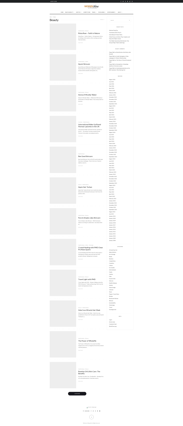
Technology (91, 245)
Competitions (86, 12)
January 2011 (112, 233)
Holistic (86, 61)
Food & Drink (101, 12)
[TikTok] (130, 1)
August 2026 (112, 79)
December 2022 (113, 176)
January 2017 (112, 225)
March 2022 (112, 196)
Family (110, 272)
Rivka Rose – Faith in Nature (89, 33)
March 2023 (112, 169)
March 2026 (112, 90)
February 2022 (112, 198)
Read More (80, 42)
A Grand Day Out (113, 250)
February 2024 (112, 145)
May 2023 (111, 165)
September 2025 (113, 103)
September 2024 (113, 130)
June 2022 (111, 189)
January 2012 (112, 231)
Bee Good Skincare (85, 156)
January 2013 (112, 229)
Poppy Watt (112, 52)
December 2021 (113, 203)
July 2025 (111, 108)
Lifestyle (78, 12)
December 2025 (113, 97)
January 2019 (112, 220)
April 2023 (111, 167)
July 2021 (111, 214)
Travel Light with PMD (87, 279)
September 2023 (113, 156)
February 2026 (112, 92)
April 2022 (111, 194)
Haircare (80, 184)
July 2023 (111, 161)
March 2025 (112, 117)
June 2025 (111, 110)
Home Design (112, 287)
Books (110, 256)
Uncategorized (112, 309)
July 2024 (111, 134)
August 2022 (112, 185)
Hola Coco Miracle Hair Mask (89, 310)
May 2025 (111, 112)
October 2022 (112, 181)
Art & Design (112, 254)
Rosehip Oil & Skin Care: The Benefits (89, 372)
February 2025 (112, 119)
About (119, 12)
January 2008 (112, 240)
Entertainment (111, 12)
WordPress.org (112, 326)
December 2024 (113, 123)
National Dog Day (113, 30)
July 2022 (111, 187)
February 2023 (112, 172)
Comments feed (112, 324)
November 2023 (113, 152)
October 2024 (112, 128)
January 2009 (112, 238)
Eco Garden (112, 267)
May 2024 (111, 139)
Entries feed (112, 322)
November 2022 (113, 178)
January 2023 (112, 174)
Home (62, 12)
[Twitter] (123, 1)
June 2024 (111, 136)
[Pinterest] (127, 1)
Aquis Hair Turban (85, 187)
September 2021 (113, 209)
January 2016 (112, 227)
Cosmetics (80, 122)
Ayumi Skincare (84, 64)
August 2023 (112, 159)
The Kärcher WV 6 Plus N (115, 32)
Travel (93, 12)
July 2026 (111, 81)
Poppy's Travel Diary (114, 294)
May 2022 (111, 192)
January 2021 (112, 216)
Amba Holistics (112, 252)
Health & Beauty (69, 12)
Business (111, 258)
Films (110, 276)
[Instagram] (125, 1)
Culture (111, 265)
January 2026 (112, 95)
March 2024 (112, 143)
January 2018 (112, 222)
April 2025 (111, 114)
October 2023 (112, 154)
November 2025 (113, 99)
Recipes (111, 296)
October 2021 (112, 207)
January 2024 (112, 147)
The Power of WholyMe (87, 341)
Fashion (111, 274)
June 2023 (111, 163)
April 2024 (111, 141)
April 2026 (111, 88)
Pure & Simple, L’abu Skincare (89, 218)
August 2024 (112, 132)
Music (110, 292)
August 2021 (112, 211)
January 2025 (112, 121)
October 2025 (112, 101)
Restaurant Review (113, 298)
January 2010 (112, 236)
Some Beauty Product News (115, 34)
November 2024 (113, 125)
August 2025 (112, 106)
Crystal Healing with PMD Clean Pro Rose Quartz (90, 249)
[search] (129, 20)
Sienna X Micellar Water (87, 95)
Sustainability (112, 303)
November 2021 (113, 205)
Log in (110, 319)
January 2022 (112, 200)
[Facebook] (121, 1)
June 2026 (111, 84)
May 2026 (111, 86)
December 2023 (113, 150)
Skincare (86, 30)
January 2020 (112, 218)
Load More (77, 393)
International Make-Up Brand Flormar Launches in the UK (89, 125)
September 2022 (113, 183)
